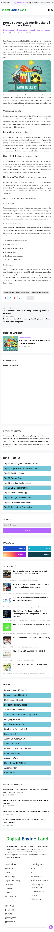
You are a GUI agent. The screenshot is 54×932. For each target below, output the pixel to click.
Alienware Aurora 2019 (14, 739)
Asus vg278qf (10, 768)
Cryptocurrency (37, 891)
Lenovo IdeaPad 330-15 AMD (17, 748)
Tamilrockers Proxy (25, 30)
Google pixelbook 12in (14, 724)
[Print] (24, 298)
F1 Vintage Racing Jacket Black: (16, 789)
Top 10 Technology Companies (18, 507)
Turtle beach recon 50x (14, 710)
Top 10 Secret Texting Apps (16, 493)
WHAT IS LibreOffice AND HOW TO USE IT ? (29, 651)
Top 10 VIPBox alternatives (16, 488)
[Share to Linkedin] (19, 298)
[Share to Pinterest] (15, 298)
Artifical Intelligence (39, 880)
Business (9, 884)
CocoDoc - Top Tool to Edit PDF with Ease (30, 664)
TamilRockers (10, 30)
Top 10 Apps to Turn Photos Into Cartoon (22, 468)
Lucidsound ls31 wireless (15, 705)
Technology (10, 876)
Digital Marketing (15, 2)
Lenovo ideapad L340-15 (15, 695)
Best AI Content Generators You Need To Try (31, 638)
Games (34, 895)
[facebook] (5, 548)
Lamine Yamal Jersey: (12, 819)
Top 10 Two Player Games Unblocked (21, 464)
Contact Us (9, 872)
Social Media (36, 876)
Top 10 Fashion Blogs (14, 473)
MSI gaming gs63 (12, 753)
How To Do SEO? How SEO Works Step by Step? (31, 624)
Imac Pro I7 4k (10, 734)
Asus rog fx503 (11, 758)
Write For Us (10, 896)
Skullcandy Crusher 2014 (15, 729)
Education (9, 888)
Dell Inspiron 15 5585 (13, 700)
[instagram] (5, 554)
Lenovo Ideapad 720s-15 (15, 690)
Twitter (10, 913)
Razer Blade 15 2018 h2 (15, 763)
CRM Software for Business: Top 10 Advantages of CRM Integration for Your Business (30, 614)
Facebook (10, 909)
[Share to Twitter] (10, 298)
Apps (33, 868)
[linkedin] (30, 554)
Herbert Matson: (10, 800)
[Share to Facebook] (5, 298)
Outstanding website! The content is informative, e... (29, 811)
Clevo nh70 (9, 773)
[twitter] (30, 548)
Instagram (11, 917)
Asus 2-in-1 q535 (11, 744)
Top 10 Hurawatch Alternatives (17, 502)
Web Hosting (36, 899)
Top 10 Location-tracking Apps (17, 483)
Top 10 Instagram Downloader (17, 498)
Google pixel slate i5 (13, 719)
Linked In (11, 921)
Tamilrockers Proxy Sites (40, 293)
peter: (5, 811)
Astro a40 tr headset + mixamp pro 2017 (22, 715)
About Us (9, 868)
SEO (32, 872)
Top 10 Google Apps (13, 478)
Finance (8, 892)
